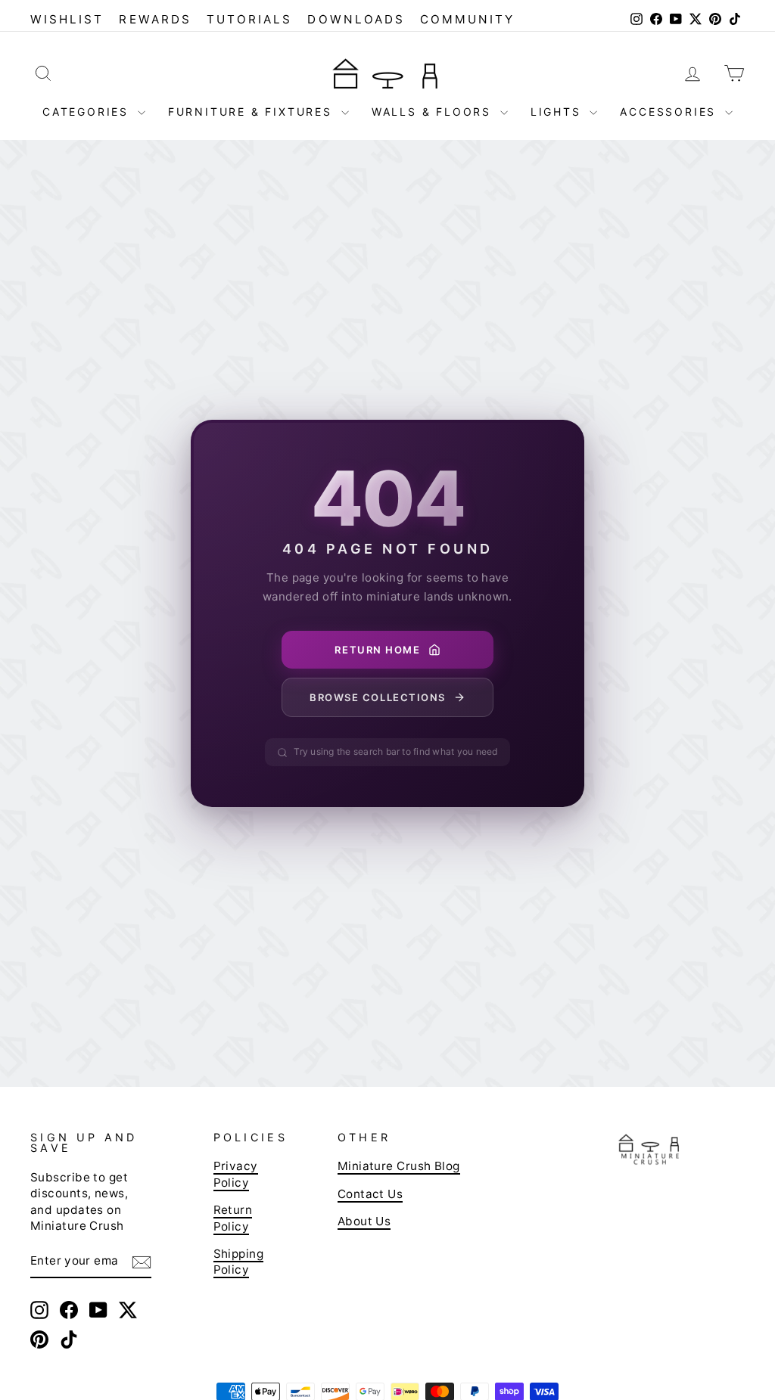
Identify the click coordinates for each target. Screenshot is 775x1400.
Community (467, 19)
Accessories (670, 111)
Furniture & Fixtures (253, 111)
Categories (88, 111)
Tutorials (250, 19)
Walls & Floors (434, 111)
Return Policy (233, 1218)
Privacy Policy (235, 1174)
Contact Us (370, 1194)
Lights (559, 111)
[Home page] (387, 72)
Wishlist (67, 19)
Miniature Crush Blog (399, 1166)
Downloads (356, 19)
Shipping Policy (238, 1261)
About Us (364, 1221)
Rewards (155, 19)
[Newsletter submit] (141, 1261)
